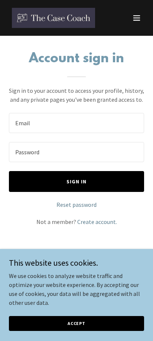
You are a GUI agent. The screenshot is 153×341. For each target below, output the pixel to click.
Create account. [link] (97, 221)
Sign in (76, 181)
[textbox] (76, 123)
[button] (136, 17)
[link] (53, 18)
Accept (76, 323)
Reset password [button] (76, 204)
